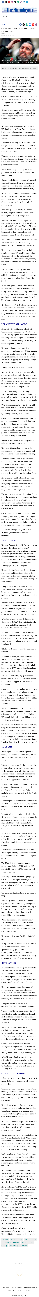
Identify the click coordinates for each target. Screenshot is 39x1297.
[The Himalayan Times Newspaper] (19, 10)
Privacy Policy (16, 1288)
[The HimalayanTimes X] (6, 2)
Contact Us (20, 1290)
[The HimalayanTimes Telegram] (27, 2)
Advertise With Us (30, 1288)
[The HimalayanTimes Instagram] (12, 2)
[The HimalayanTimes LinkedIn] (24, 2)
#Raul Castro (30, 1239)
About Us (5, 1288)
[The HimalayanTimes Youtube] (9, 2)
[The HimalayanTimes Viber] (21, 2)
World (3, 24)
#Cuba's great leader (18, 1245)
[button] (6, 16)
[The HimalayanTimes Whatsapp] (18, 2)
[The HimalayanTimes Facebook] (3, 2)
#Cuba (5, 1239)
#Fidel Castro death (10, 1242)
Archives (10, 1290)
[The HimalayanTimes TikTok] (15, 2)
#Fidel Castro (16, 1239)
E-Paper (29, 1290)
